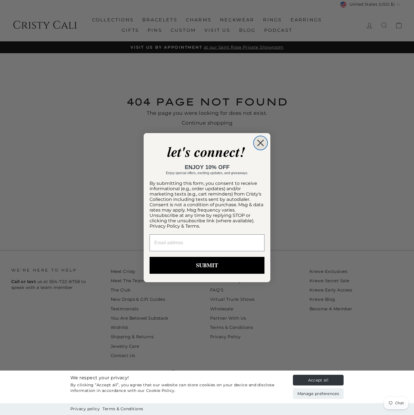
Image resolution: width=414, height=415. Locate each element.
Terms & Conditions (123, 408)
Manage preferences (318, 393)
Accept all (318, 380)
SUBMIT (207, 265)
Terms (192, 226)
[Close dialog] (260, 143)
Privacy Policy (165, 226)
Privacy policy (85, 408)
